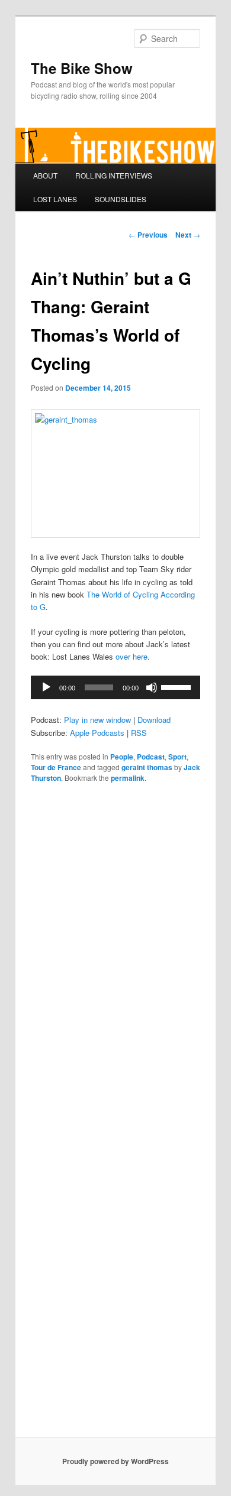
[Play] (46, 687)
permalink (128, 778)
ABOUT (45, 175)
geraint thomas (146, 767)
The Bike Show (82, 68)
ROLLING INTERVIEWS (113, 175)
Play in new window (97, 719)
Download (154, 719)
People (121, 756)
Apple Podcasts (97, 732)
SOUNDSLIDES (120, 199)
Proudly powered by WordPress (115, 1461)
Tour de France (56, 767)
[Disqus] (116, 956)
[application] (116, 687)
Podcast (151, 756)
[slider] (177, 686)
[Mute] (152, 687)
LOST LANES (55, 199)
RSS (139, 732)
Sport (177, 756)
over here (131, 656)
